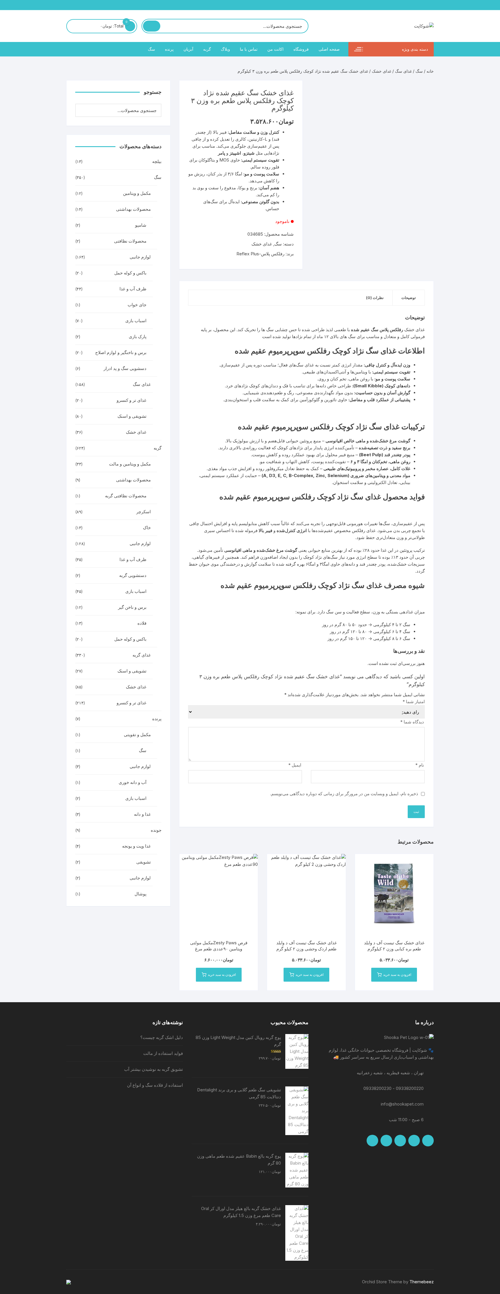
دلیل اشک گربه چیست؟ (161, 1037)
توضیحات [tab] (408, 297)
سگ (151, 49)
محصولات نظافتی (130, 241)
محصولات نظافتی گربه (125, 495)
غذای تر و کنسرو (131, 400)
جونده (156, 830)
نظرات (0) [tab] (375, 297)
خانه (430, 71)
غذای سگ (403, 71)
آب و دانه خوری (132, 782)
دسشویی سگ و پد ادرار (125, 368)
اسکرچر (143, 511)
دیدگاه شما (412, 722)
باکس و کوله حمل (130, 273)
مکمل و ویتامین (137, 193)
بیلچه (156, 161)
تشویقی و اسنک (131, 416)
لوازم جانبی (140, 257)
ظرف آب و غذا (133, 289)
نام (419, 765)
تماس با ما (249, 49)
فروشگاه (301, 49)
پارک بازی (137, 336)
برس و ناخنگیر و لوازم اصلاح (120, 352)
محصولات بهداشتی (133, 209)
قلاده (141, 623)
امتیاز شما (413, 701)
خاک (147, 527)
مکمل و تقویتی (137, 734)
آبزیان (188, 49)
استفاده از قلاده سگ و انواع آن (155, 1085)
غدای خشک (381, 71)
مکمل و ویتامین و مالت (130, 464)
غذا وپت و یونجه (136, 846)
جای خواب (137, 304)
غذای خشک (136, 687)
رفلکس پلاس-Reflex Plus (260, 253)
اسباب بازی (135, 320)
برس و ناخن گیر (132, 607)
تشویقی (143, 862)
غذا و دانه (142, 814)
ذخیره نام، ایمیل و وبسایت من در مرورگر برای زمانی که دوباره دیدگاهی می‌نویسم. (344, 793)
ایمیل (294, 765)
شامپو (140, 225)
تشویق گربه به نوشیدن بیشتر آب (153, 1069)
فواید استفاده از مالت (163, 1053)
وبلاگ (225, 49)
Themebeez (421, 1281)
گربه (207, 49)
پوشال (140, 894)
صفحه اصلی (329, 49)
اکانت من (275, 49)
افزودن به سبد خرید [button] (397, 974)
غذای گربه (142, 655)
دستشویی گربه (132, 575)
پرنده (169, 49)
